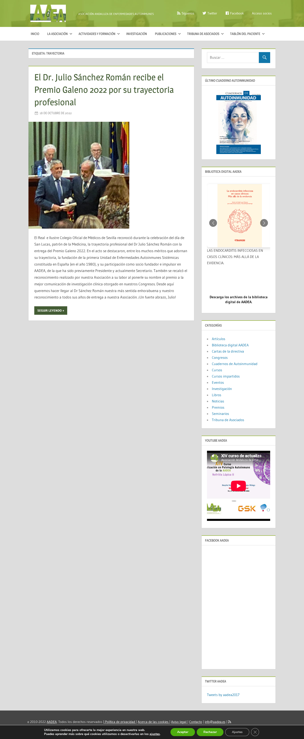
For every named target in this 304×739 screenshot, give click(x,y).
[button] (264, 223)
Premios (218, 407)
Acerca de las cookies (153, 722)
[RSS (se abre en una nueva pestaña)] (229, 722)
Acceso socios (262, 13)
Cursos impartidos (226, 376)
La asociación (57, 34)
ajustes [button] (155, 734)
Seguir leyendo (49, 311)
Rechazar (210, 732)
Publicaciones (165, 34)
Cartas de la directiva (228, 351)
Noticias (218, 401)
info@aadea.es (215, 722)
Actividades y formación (97, 34)
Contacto (195, 722)
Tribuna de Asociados (203, 34)
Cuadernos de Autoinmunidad (234, 363)
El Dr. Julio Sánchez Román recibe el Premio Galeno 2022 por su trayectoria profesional (104, 90)
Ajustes (237, 732)
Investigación (136, 34)
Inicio (35, 34)
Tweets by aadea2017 (223, 694)
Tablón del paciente (245, 34)
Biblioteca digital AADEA (230, 345)
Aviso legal (179, 722)
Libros (216, 395)
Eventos (218, 382)
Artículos (218, 339)
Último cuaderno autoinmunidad (230, 80)
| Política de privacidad (119, 722)
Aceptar (182, 732)
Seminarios (220, 413)
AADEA (52, 722)
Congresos (220, 357)
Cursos (217, 370)
